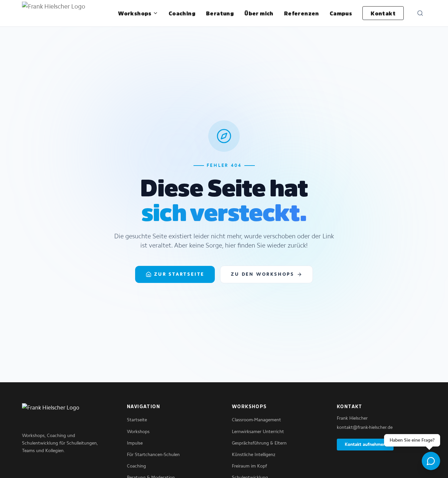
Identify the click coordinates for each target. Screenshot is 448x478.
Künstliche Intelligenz (253, 454)
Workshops (135, 13)
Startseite (137, 420)
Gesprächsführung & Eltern (259, 443)
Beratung (220, 13)
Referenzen (301, 13)
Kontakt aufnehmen (365, 444)
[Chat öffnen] (431, 461)
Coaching (182, 13)
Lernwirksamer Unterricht (258, 431)
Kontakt (383, 13)
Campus (341, 13)
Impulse (135, 443)
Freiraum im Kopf (249, 466)
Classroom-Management (256, 420)
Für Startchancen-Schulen (153, 454)
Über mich (259, 13)
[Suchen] (420, 13)
